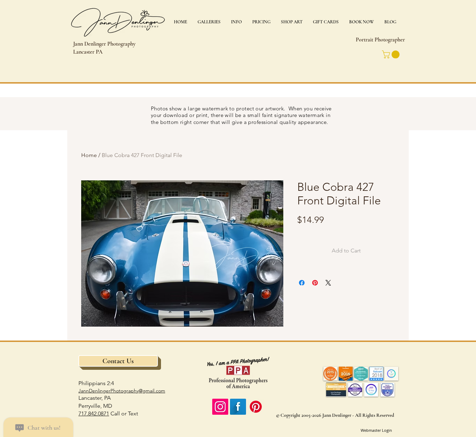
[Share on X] (328, 283)
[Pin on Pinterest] (315, 283)
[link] (391, 54)
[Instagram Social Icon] (220, 407)
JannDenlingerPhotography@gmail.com (121, 391)
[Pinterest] (256, 407)
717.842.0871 (93, 413)
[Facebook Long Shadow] (238, 407)
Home (89, 155)
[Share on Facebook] (302, 283)
